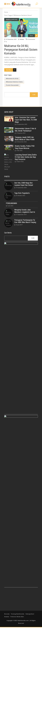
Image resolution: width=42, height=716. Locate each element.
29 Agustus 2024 (20, 133)
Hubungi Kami (30, 614)
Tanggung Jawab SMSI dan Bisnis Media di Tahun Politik (24, 138)
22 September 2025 (21, 124)
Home (6, 12)
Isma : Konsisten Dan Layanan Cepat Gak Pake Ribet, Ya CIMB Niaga (26, 119)
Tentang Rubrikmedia (17, 614)
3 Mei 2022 (19, 150)
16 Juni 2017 (19, 225)
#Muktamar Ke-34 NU (12, 78)
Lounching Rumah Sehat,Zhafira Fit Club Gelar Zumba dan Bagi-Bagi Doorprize (26, 157)
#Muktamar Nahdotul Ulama (14, 82)
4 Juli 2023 (10, 206)
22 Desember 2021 (11, 39)
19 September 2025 (21, 187)
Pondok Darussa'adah (12, 85)
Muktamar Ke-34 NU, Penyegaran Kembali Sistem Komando (20, 49)
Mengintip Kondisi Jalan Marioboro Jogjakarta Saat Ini (24, 211)
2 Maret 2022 (20, 161)
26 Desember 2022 (21, 142)
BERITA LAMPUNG (11, 19)
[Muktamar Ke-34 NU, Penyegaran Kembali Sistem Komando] (21, 27)
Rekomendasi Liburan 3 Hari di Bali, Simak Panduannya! (25, 129)
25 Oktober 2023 (20, 195)
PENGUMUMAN (11, 203)
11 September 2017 (21, 214)
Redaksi (22, 39)
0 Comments (31, 39)
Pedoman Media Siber (17, 616)
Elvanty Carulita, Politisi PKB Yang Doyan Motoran (24, 147)
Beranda (7, 614)
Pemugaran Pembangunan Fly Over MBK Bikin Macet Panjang (25, 221)
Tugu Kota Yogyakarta (22, 193)
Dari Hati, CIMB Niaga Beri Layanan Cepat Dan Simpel (23, 184)
